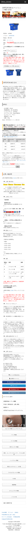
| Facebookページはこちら (14, 382)
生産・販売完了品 (7, 503)
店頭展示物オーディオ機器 (9, 401)
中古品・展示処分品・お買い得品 (11, 404)
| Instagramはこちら (14, 392)
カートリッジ (10, 40)
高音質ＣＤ (6, 407)
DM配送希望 (17, 517)
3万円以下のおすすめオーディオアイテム (13, 410)
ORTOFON (11, 35)
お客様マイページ (14, 378)
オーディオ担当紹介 (7, 517)
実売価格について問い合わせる (11, 66)
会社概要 (5, 512)
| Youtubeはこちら (14, 389)
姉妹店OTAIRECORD (7, 519)
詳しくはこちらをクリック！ (11, 136)
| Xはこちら (14, 385)
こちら (7, 56)
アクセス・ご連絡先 (13, 512)
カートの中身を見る (14, 375)
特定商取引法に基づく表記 (9, 514)
